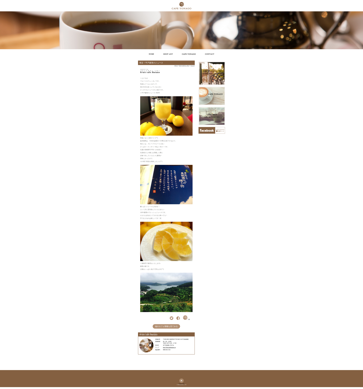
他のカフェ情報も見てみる (166, 326)
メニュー (193, 65)
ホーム (176, 65)
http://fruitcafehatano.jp (169, 347)
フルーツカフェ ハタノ (184, 65)
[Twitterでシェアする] (171, 319)
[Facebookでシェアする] (178, 319)
